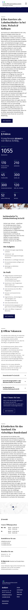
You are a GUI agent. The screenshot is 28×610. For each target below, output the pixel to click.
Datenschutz (5, 601)
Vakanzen (19, 594)
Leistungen (20, 589)
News (18, 596)
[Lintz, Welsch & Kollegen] (12, 3)
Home (18, 587)
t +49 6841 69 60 (5, 543)
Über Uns (19, 592)
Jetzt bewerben (7, 120)
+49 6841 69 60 (6, 597)
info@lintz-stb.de (6, 541)
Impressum (5, 603)
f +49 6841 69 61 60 (6, 544)
